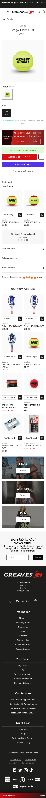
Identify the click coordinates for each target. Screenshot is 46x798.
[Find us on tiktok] (31, 770)
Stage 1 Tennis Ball (7, 19)
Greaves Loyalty (23, 742)
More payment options (23, 171)
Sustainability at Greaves (23, 738)
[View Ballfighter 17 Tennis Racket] (12, 342)
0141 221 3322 (23, 591)
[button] (2, 11)
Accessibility (13, 763)
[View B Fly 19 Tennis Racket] (34, 304)
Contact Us (23, 627)
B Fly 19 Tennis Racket (34, 326)
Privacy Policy (30, 760)
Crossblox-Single (32, 446)
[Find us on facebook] (14, 770)
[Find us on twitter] (20, 770)
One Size (6, 113)
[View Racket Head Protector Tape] (12, 383)
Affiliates (23, 635)
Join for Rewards (8, 795)
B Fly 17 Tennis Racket (12, 326)
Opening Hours (23, 622)
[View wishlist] (11, 601)
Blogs (23, 733)
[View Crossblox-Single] (34, 424)
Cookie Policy (15, 760)
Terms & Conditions (29, 763)
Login (42, 795)
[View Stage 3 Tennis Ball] (34, 200)
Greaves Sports (31, 752)
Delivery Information (23, 674)
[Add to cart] (20, 215)
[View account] (23, 601)
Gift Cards (23, 729)
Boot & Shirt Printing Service (23, 713)
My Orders (23, 665)
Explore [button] (23, 471)
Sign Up (38, 557)
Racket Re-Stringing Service (23, 708)
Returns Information (23, 678)
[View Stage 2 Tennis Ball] (12, 200)
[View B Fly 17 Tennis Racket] (12, 304)
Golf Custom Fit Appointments (23, 704)
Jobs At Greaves (23, 649)
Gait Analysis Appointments (23, 699)
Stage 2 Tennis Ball (10, 222)
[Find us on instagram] (26, 770)
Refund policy (23, 640)
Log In (34, 141)
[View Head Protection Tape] (12, 424)
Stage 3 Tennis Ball (32, 222)
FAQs (23, 670)
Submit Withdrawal (23, 644)
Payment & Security (23, 683)
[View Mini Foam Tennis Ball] (34, 383)
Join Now (20, 141)
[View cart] (35, 601)
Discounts (23, 631)
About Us (23, 618)
